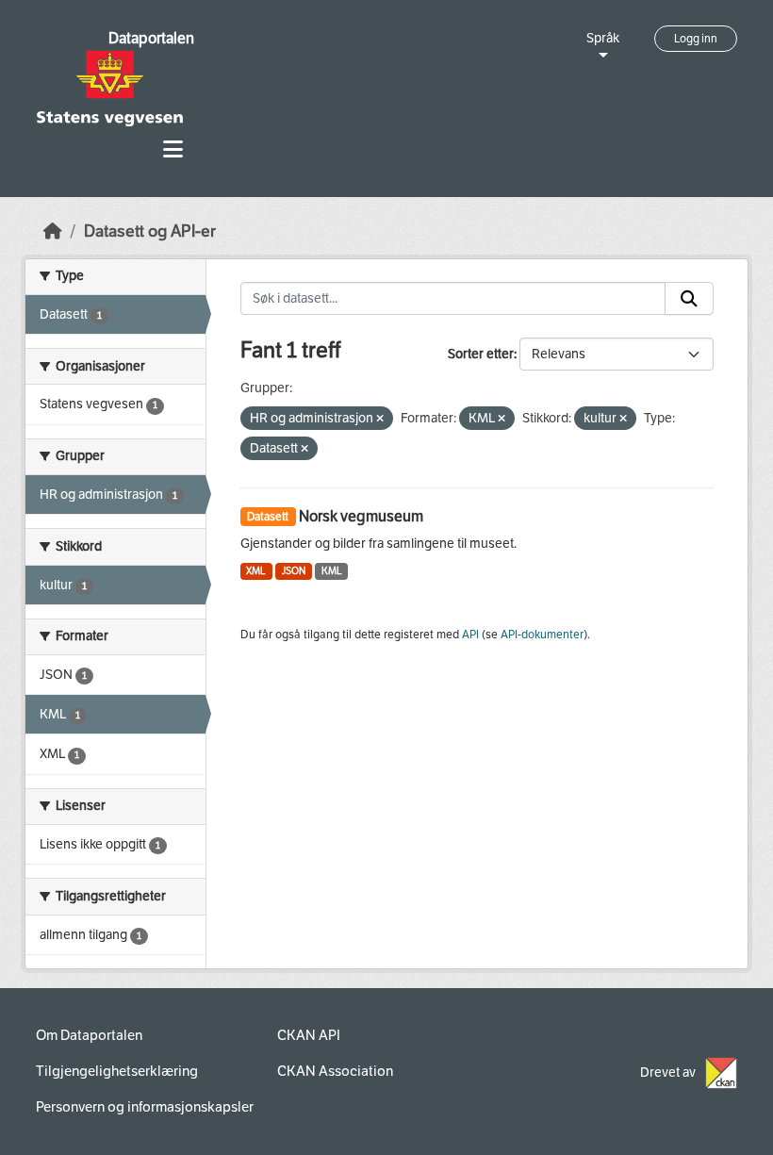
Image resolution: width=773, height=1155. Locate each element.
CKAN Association (335, 1071)
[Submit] (689, 299)
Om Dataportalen (89, 1035)
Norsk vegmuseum (361, 516)
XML (256, 571)
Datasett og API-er (150, 231)
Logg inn (695, 38)
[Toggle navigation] (173, 149)
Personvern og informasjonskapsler (145, 1106)
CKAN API (308, 1035)
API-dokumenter (542, 634)
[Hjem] (52, 231)
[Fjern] (380, 419)
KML (331, 571)
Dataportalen (151, 38)
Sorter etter (481, 354)
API (470, 634)
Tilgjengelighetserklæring (117, 1071)
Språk (602, 38)
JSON (293, 571)
